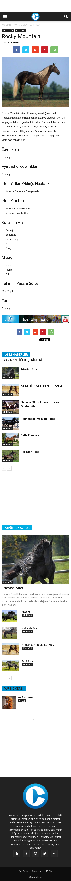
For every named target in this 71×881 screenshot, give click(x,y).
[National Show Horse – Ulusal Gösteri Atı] (10, 407)
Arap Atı (26, 612)
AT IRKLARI (20, 30)
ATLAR (22, 701)
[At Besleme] (9, 702)
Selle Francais (30, 435)
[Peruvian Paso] (10, 456)
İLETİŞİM (48, 871)
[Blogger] (16, 853)
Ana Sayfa (6, 24)
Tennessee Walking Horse (38, 419)
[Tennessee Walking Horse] (10, 423)
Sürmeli (12, 42)
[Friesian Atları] (10, 373)
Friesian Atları (30, 369)
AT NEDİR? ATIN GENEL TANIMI (42, 386)
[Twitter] (44, 853)
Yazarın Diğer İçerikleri (23, 360)
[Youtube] (54, 853)
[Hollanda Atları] (9, 633)
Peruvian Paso (30, 451)
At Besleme (26, 697)
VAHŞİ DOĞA (8, 30)
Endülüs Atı (28, 661)
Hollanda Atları (30, 628)
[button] (66, 16)
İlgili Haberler (16, 354)
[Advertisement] (35, 6)
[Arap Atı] (9, 616)
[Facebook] (26, 853)
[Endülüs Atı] (10, 665)
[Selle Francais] (10, 439)
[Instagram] (35, 853)
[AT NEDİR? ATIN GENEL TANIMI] (10, 390)
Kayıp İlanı (36, 871)
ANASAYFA (7, 378)
